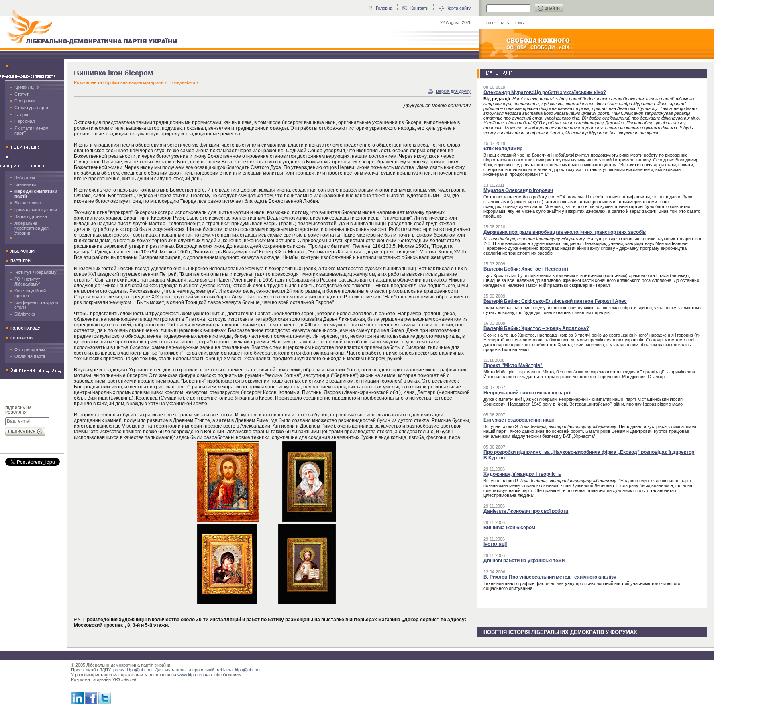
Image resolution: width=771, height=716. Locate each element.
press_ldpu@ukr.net (133, 669)
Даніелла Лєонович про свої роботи (525, 511)
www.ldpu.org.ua (193, 674)
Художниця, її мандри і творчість (522, 474)
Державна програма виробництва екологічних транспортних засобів (564, 232)
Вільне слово (27, 202)
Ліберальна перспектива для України (31, 228)
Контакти (419, 8)
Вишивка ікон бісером (509, 527)
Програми (24, 100)
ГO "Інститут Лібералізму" (27, 281)
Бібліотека (24, 314)
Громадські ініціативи (35, 209)
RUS (505, 23)
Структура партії (31, 107)
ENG (519, 23)
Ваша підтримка (30, 216)
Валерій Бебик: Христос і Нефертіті (525, 269)
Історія (21, 114)
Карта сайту (459, 8)
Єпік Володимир (502, 148)
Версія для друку (453, 91)
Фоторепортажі (29, 349)
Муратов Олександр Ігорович (518, 190)
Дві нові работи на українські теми (524, 560)
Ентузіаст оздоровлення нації (518, 420)
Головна (384, 8)
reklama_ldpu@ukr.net (239, 669)
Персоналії (25, 121)
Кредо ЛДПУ (26, 87)
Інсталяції (495, 544)
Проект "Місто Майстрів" (513, 365)
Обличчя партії (29, 356)
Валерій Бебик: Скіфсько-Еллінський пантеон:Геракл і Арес (555, 301)
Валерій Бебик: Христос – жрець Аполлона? (536, 328)
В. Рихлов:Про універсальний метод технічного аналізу (549, 577)
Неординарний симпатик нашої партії (527, 393)
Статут (21, 94)
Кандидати (25, 184)
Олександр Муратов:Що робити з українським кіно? (544, 92)
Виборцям (24, 177)
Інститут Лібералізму (35, 272)
